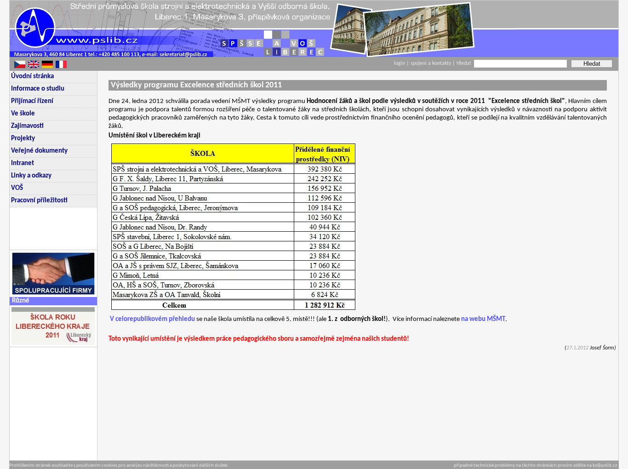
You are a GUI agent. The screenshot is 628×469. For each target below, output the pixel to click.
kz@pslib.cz (605, 465)
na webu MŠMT (483, 319)
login (399, 63)
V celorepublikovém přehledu (152, 319)
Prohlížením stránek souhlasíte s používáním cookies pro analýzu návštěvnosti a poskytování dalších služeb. (119, 465)
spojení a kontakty (431, 63)
